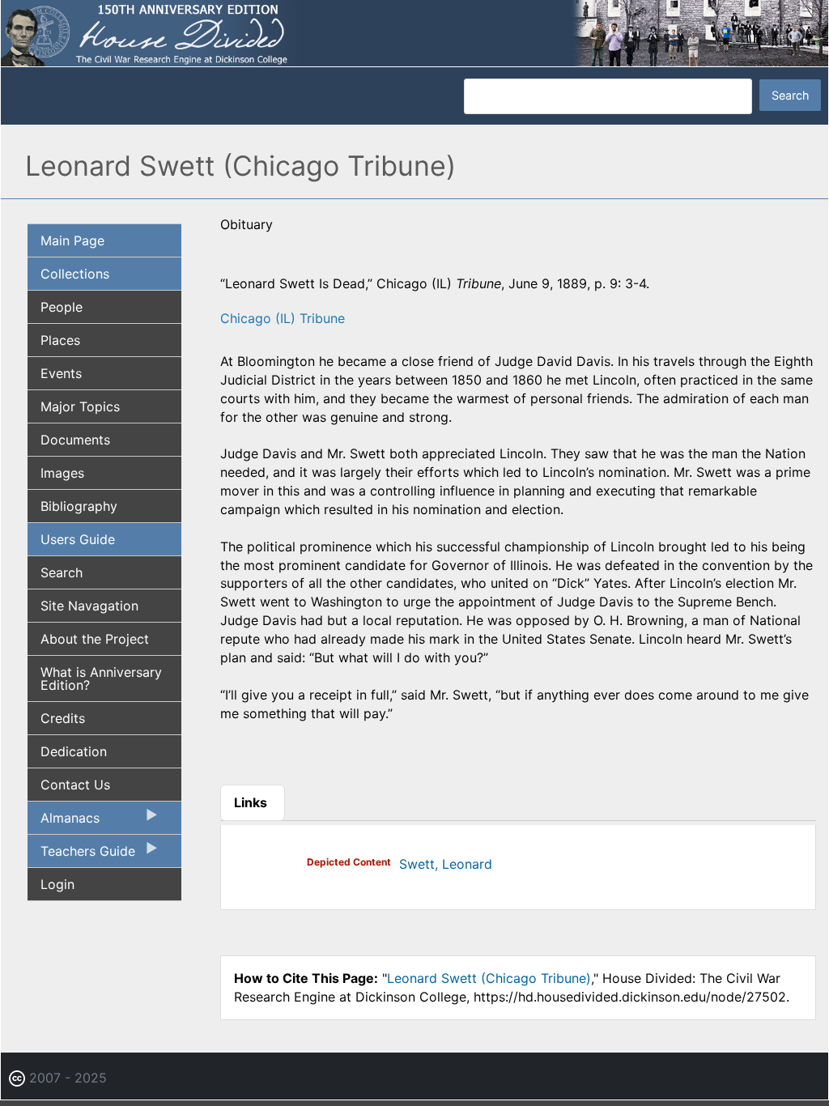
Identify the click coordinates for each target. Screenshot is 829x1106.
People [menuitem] (61, 307)
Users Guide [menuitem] (77, 539)
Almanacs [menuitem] (64, 822)
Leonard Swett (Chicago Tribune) (489, 978)
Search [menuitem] (61, 572)
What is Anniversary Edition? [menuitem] (101, 678)
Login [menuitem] (57, 884)
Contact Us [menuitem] (75, 784)
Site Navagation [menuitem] (89, 606)
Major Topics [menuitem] (80, 406)
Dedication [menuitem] (73, 751)
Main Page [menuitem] (72, 240)
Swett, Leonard (445, 864)
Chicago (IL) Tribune (282, 318)
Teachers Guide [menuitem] (81, 855)
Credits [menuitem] (62, 718)
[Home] (414, 32)
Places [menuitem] (60, 340)
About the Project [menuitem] (94, 639)
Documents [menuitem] (75, 440)
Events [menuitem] (61, 373)
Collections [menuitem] (74, 274)
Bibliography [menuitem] (78, 506)
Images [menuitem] (62, 473)
